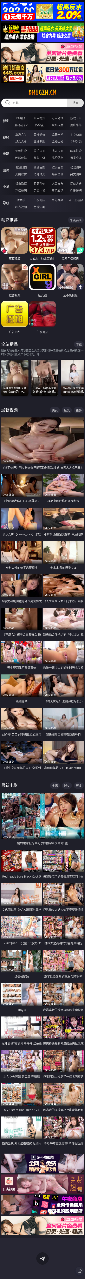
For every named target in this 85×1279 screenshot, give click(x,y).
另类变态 (76, 158)
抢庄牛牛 (76, 125)
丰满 (55, 786)
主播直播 (57, 141)
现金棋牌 (57, 125)
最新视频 (9, 410)
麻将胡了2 (21, 125)
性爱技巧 (76, 190)
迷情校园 (21, 190)
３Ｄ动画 (76, 134)
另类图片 (76, 174)
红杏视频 (21, 207)
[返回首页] (80, 1271)
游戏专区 (76, 118)
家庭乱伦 (39, 183)
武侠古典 (76, 183)
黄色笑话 (57, 190)
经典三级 (39, 158)
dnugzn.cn (42, 92)
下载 (79, 344)
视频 (6, 137)
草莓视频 (57, 200)
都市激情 (21, 183)
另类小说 (39, 190)
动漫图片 (76, 167)
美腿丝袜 (21, 174)
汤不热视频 (76, 200)
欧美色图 (57, 167)
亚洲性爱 (21, 151)
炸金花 (39, 125)
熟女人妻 (21, 141)
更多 (79, 410)
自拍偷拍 (39, 134)
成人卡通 (57, 151)
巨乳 (67, 410)
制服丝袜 (21, 158)
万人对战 (57, 118)
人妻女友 (57, 183)
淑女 (67, 786)
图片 (6, 170)
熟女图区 (57, 174)
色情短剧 (39, 207)
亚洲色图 (39, 167)
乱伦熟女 (57, 158)
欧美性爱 (76, 151)
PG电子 (21, 118)
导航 (6, 203)
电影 (6, 153)
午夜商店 (39, 200)
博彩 (6, 121)
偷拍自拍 (39, 151)
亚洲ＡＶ (21, 134)
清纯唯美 (39, 174)
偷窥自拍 (21, 167)
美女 (55, 410)
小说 (6, 186)
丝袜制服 (39, 141)
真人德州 (39, 118)
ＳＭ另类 (76, 141)
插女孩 (21, 200)
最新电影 (9, 785)
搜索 (75, 103)
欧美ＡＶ (57, 134)
